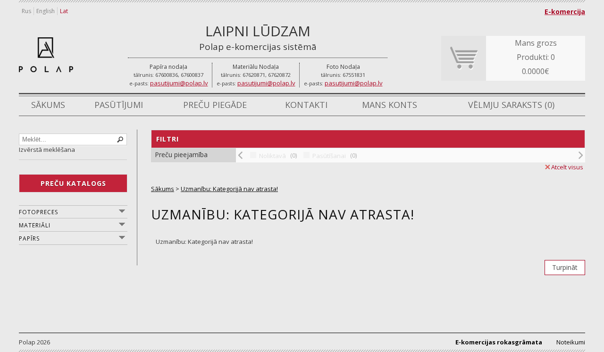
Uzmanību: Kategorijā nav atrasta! (229, 188)
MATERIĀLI (34, 225)
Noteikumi (570, 342)
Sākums (48, 104)
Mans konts (389, 104)
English (45, 11)
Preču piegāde (215, 104)
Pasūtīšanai (329, 155)
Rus (26, 11)
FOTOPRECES (38, 212)
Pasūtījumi (118, 104)
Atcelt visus (567, 167)
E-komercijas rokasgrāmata (498, 342)
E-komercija (565, 11)
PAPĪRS (29, 239)
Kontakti (306, 104)
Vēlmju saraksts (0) (511, 104)
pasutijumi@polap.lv (179, 83)
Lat (64, 11)
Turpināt (565, 267)
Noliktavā (272, 155)
